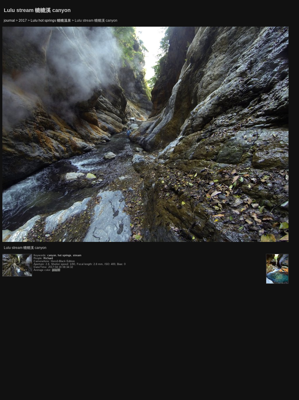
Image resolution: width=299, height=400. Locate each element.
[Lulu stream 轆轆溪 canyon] (17, 134)
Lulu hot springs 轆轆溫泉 (51, 20)
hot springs (64, 255)
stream (77, 255)
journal (9, 20)
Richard (48, 258)
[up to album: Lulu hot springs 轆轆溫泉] (145, 42)
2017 (23, 20)
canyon (51, 255)
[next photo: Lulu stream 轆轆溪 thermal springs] (274, 134)
